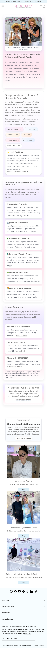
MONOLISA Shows (13, 146)
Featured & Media (7, 619)
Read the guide (21, 335)
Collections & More (8, 607)
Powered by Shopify (39, 645)
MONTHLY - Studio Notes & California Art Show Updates (19, 626)
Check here (27, 633)
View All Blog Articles (23, 438)
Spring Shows (31, 129)
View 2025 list (20, 351)
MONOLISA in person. (15, 367)
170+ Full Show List (14, 129)
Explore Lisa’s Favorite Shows (17, 172)
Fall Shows (26, 135)
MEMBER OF (6, 613)
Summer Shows (12, 135)
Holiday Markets (13, 140)
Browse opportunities (23, 399)
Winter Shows (28, 140)
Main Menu (5, 600)
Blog (23, 489)
